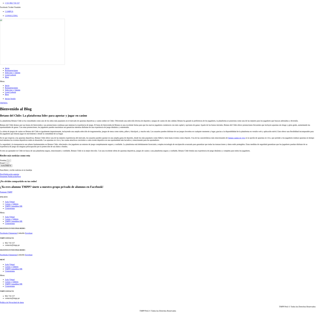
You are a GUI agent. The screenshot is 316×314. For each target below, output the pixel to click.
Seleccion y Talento (12, 73)
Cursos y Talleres (11, 204)
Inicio (7, 68)
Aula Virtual (10, 202)
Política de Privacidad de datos (12, 302)
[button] (158, 81)
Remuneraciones (11, 70)
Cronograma (10, 208)
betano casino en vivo (236, 138)
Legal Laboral (10, 75)
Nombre (3, 160)
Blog (7, 77)
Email (2, 163)
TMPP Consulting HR (13, 206)
